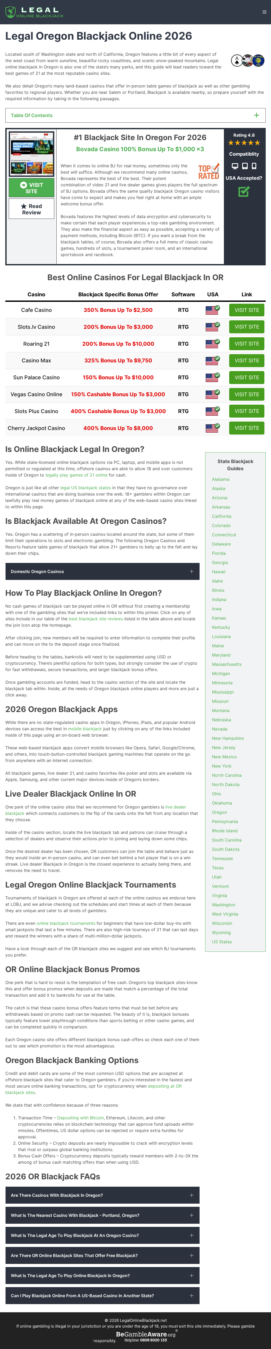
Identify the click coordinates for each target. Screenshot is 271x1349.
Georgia (220, 562)
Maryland (221, 655)
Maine (218, 645)
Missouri (220, 701)
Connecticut (224, 534)
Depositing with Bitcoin (80, 1117)
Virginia (219, 895)
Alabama (220, 479)
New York (222, 766)
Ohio (216, 793)
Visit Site (247, 310)
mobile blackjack (85, 728)
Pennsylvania (225, 821)
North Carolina (227, 775)
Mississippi (223, 692)
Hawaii (218, 571)
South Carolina (227, 840)
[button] (103, 571)
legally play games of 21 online (76, 475)
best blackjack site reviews (96, 618)
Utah (217, 877)
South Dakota (226, 849)
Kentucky (221, 627)
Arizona (219, 497)
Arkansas (221, 507)
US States (222, 941)
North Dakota (226, 784)
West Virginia (225, 914)
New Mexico (224, 756)
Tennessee (222, 858)
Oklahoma (222, 803)
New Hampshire (228, 738)
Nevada (219, 729)
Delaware (221, 544)
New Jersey (224, 747)
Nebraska (221, 719)
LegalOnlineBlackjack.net (143, 1320)
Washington (223, 904)
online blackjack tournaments (66, 923)
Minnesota (222, 682)
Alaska (218, 488)
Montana (220, 710)
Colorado (221, 525)
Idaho (217, 581)
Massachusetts (227, 664)
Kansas (219, 618)
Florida (219, 553)
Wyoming (221, 932)
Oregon (219, 812)
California (221, 516)
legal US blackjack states (85, 487)
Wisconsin (222, 923)
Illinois (218, 590)
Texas (218, 867)
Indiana (219, 599)
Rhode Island (225, 830)
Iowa (217, 608)
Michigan (221, 673)
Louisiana (221, 636)
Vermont (220, 886)
